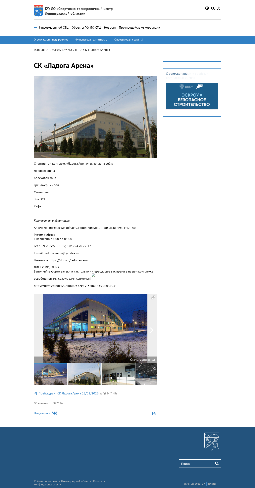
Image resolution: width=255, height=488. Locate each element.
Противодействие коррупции (139, 27)
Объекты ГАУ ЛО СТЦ (86, 27)
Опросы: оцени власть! (128, 39)
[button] (153, 297)
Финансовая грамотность (91, 39)
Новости (110, 27)
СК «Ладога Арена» (96, 50)
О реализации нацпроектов (51, 39)
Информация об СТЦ (54, 27)
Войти (212, 484)
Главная (39, 50)
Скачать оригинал (142, 359)
